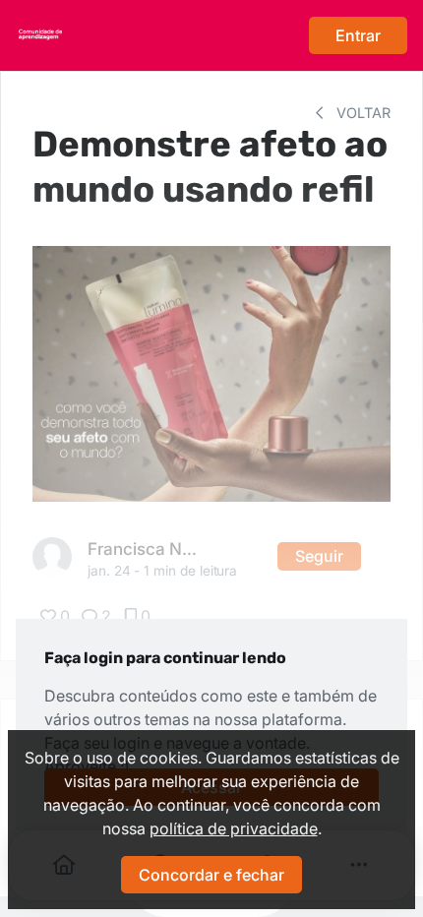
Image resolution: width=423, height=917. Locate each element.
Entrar (358, 35)
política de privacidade (234, 828)
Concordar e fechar (211, 875)
